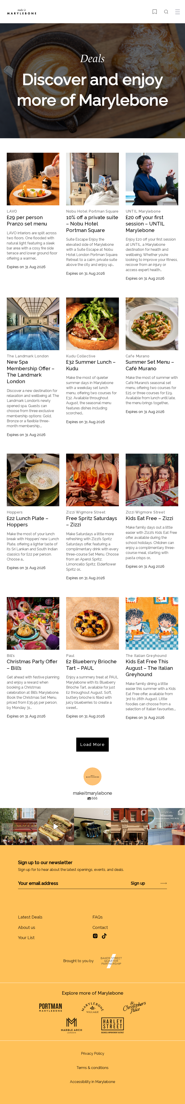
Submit (151, 883)
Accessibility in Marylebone (92, 1082)
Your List (26, 937)
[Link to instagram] (95, 937)
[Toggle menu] (177, 11)
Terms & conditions (92, 1068)
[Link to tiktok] (104, 936)
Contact (100, 927)
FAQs (97, 917)
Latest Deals (30, 917)
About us (26, 927)
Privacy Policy (92, 1053)
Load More (92, 744)
